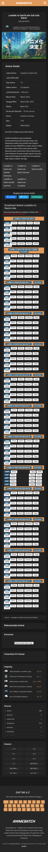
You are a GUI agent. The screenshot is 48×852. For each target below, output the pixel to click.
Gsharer (29, 256)
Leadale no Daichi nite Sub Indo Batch (26, 27)
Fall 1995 (14, 773)
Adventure (24, 723)
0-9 (6, 802)
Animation (24, 732)
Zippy (36, 256)
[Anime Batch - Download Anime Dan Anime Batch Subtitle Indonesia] (24, 5)
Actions (24, 715)
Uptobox (8, 225)
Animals (24, 727)
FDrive (30, 223)
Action (24, 711)
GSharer (22, 223)
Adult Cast (24, 719)
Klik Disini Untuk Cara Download (22, 213)
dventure (23, 116)
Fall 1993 (34, 768)
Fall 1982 (34, 763)
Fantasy (31, 116)
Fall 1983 (14, 768)
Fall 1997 (34, 773)
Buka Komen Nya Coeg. (24, 643)
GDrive (14, 223)
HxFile (37, 223)
